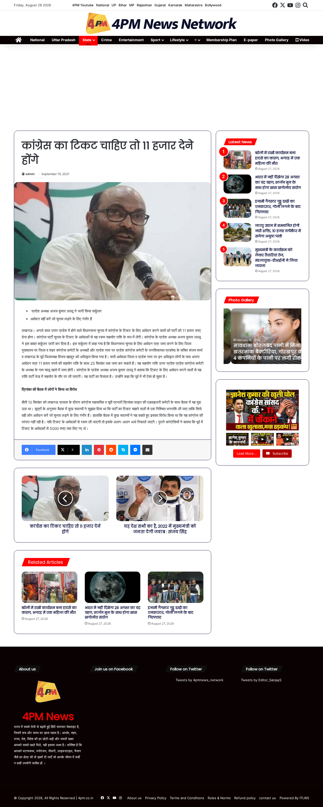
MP (131, 5)
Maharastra (193, 5)
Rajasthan (144, 5)
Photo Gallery (276, 40)
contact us (267, 798)
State (87, 40)
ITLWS (304, 798)
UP (114, 5)
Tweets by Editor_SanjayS (261, 680)
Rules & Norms (219, 798)
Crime (106, 40)
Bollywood (213, 5)
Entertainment (131, 40)
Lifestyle (177, 40)
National (102, 5)
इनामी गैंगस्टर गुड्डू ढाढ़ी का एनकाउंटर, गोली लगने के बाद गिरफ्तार (170, 612)
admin (30, 174)
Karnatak (175, 5)
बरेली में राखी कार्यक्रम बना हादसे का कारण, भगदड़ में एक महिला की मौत (49, 610)
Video (304, 40)
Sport (155, 40)
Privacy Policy (155, 798)
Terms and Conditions (187, 798)
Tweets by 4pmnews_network (199, 680)
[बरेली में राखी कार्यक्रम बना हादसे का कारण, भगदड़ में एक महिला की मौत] (49, 587)
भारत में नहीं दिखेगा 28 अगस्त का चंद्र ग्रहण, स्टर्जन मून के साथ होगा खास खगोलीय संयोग (112, 612)
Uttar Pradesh (63, 40)
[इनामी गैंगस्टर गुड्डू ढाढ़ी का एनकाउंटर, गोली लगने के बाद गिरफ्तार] (175, 587)
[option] (262, 336)
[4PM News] (161, 23)
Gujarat (160, 5)
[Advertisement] (161, 87)
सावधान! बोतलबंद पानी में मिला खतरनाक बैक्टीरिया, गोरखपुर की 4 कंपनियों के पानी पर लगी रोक (261, 351)
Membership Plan (221, 40)
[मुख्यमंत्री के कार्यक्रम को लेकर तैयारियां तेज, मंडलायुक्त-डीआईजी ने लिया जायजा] (237, 256)
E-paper (251, 40)
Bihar (123, 5)
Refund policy (245, 798)
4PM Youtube (83, 5)
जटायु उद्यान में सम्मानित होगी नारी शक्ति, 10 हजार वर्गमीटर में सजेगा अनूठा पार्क (278, 231)
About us (134, 798)
